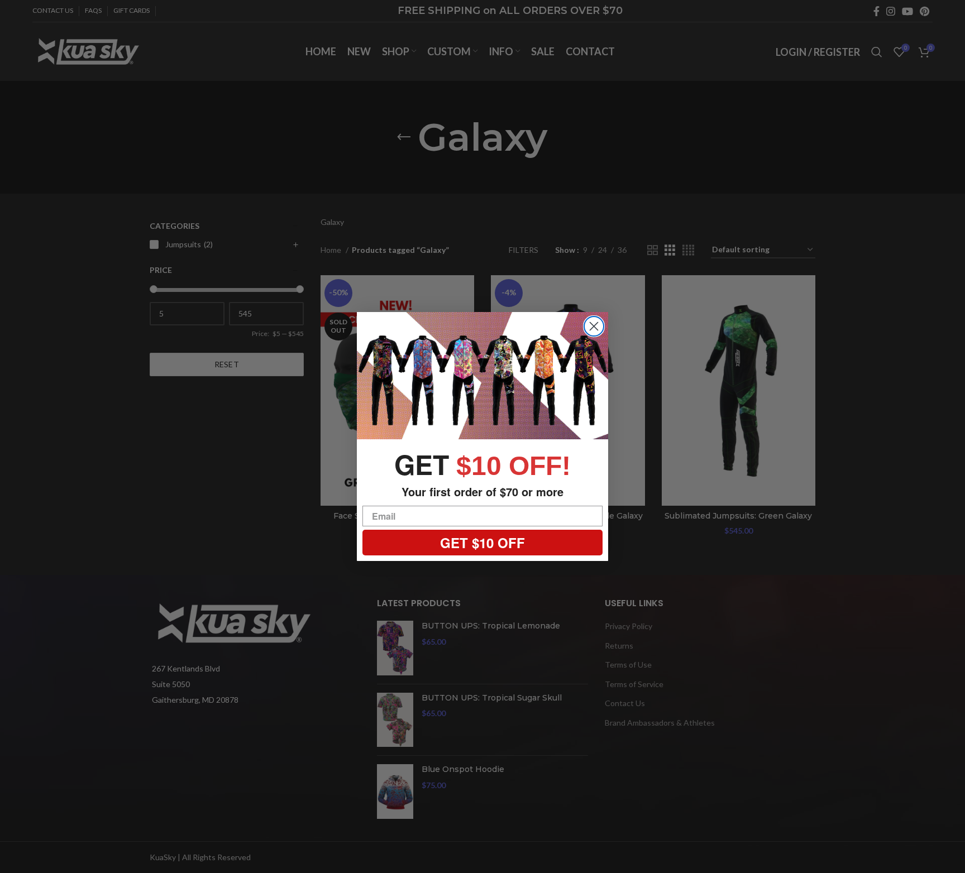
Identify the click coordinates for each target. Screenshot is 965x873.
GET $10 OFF (482, 542)
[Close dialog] (594, 326)
